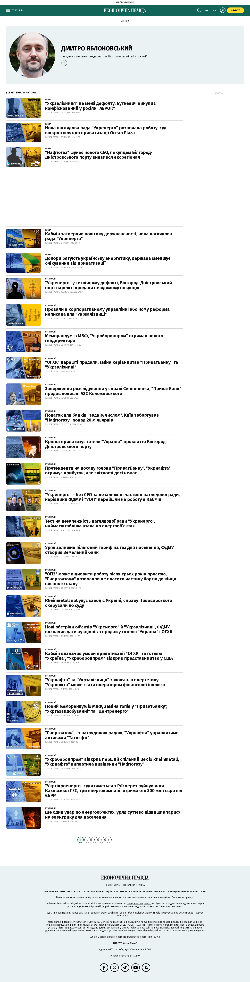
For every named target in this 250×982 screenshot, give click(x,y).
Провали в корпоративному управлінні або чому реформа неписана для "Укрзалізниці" (107, 312)
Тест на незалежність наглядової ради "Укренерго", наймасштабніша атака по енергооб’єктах (100, 524)
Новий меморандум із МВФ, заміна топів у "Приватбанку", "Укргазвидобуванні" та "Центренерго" (106, 709)
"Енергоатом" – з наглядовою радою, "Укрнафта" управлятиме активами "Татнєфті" (112, 735)
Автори (125, 21)
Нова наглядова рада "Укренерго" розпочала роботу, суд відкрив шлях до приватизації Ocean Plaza (105, 130)
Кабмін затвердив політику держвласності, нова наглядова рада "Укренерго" (108, 236)
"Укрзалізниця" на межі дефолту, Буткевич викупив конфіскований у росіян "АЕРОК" (100, 106)
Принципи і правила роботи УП (187, 891)
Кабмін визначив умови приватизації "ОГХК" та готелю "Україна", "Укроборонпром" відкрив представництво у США (109, 656)
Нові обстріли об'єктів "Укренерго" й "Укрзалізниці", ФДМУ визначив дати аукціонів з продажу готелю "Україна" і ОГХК (108, 629)
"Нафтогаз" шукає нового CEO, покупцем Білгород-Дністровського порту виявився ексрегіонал (99, 155)
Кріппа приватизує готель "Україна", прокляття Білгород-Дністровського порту (106, 444)
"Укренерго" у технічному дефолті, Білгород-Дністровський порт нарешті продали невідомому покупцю (108, 285)
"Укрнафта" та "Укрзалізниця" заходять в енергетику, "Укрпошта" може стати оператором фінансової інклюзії (105, 682)
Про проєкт (74, 891)
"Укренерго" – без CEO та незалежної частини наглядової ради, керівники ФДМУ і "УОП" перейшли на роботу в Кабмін (112, 497)
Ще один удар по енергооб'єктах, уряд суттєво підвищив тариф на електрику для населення (112, 815)
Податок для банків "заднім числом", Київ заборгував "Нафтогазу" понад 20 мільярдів (102, 418)
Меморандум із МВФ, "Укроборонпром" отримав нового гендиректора (104, 338)
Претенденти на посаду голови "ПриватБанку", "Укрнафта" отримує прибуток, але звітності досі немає (108, 471)
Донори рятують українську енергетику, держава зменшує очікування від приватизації (107, 261)
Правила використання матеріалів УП (142, 891)
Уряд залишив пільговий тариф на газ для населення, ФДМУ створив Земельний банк (109, 550)
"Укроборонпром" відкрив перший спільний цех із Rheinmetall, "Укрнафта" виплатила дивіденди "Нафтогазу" (112, 762)
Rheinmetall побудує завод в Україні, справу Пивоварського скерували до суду (108, 603)
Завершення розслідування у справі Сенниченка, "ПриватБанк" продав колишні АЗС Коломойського (113, 391)
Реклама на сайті (54, 891)
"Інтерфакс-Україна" (138, 903)
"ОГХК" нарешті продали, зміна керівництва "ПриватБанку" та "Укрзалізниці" (111, 365)
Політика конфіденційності (101, 891)
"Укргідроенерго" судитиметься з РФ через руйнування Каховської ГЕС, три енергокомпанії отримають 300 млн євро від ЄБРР (113, 790)
